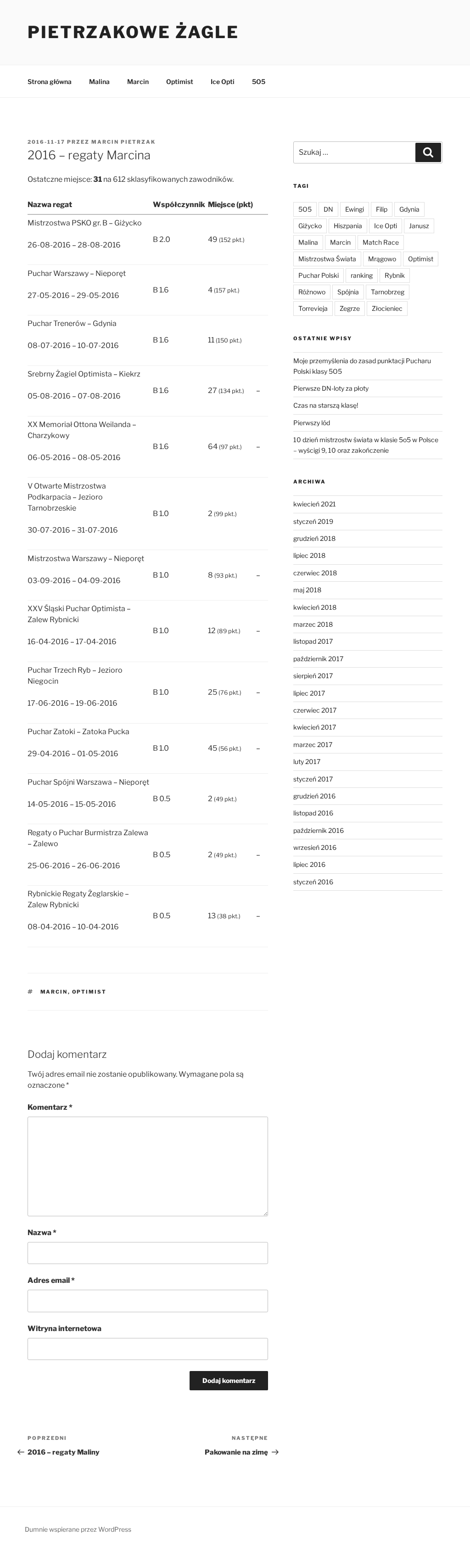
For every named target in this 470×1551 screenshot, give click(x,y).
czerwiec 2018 (315, 573)
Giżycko (310, 226)
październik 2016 (318, 830)
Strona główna (50, 81)
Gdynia (409, 209)
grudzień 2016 (314, 796)
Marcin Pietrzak (123, 142)
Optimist (179, 81)
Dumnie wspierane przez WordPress (78, 1529)
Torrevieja (313, 308)
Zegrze (350, 308)
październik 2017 (318, 659)
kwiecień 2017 (314, 727)
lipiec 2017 (309, 693)
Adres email (51, 1280)
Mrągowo (382, 259)
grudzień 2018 (314, 538)
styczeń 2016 (313, 882)
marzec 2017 (312, 744)
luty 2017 (306, 761)
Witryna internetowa (64, 1328)
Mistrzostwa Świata (327, 259)
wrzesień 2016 (314, 847)
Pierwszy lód (311, 423)
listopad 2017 (313, 641)
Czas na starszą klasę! (325, 405)
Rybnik (395, 275)
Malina (99, 81)
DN (328, 209)
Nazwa (42, 1232)
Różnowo (311, 292)
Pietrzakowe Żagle (133, 32)
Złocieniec (387, 308)
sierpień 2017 (313, 676)
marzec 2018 (313, 624)
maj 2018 (307, 590)
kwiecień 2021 (314, 504)
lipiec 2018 (309, 555)
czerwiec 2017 (314, 710)
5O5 (258, 81)
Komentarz (50, 1107)
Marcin (138, 81)
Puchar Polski (318, 275)
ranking (362, 275)
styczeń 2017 (313, 779)
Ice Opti (223, 81)
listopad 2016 (313, 813)
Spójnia (348, 292)
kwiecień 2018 (314, 607)
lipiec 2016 (309, 864)
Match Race (381, 242)
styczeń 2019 (313, 521)
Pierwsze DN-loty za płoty (331, 388)
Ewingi (354, 209)
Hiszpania (348, 226)
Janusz (419, 226)
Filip (381, 209)
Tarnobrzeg (387, 292)
